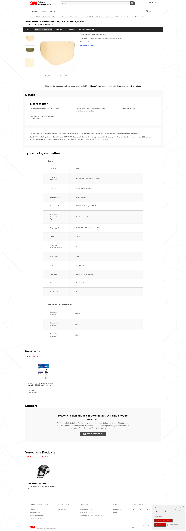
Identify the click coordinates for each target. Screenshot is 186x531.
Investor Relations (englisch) (37, 515)
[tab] (32, 357)
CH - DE (149, 2)
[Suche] (132, 3)
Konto (151, 11)
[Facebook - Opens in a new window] (147, 509)
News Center (62, 509)
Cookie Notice (159, 516)
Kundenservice (117, 509)
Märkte (43, 11)
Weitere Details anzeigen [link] (87, 45)
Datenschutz (60, 526)
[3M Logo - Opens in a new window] (41, 3)
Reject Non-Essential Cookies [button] (163, 520)
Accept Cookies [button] (160, 524)
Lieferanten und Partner (36, 518)
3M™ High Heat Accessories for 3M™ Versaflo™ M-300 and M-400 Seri (42, 384)
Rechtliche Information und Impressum (46, 526)
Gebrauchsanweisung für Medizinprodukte (91, 515)
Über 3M (32, 509)
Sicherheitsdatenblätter (86, 509)
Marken (52, 11)
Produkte (34, 11)
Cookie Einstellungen (70, 526)
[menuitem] (28, 29)
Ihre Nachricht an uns (95, 433)
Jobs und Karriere (35, 512)
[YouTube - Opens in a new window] (140, 509)
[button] (173, 524)
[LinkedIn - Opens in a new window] (133, 509)
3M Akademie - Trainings (86, 512)
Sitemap (115, 512)
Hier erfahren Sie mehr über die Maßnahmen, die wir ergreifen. (115, 86)
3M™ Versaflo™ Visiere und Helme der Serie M (43, 488)
